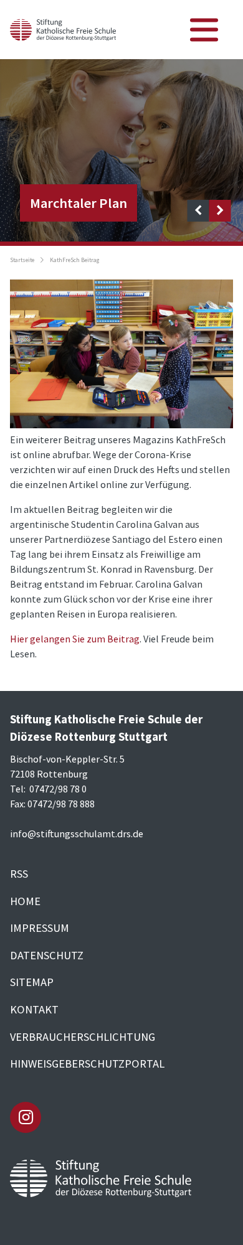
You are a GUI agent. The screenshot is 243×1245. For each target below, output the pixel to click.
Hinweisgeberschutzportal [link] (87, 1063)
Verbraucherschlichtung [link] (82, 1037)
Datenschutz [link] (46, 955)
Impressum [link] (39, 928)
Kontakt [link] (34, 1009)
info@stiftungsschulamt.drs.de (76, 833)
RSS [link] (19, 874)
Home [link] (25, 901)
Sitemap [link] (32, 982)
